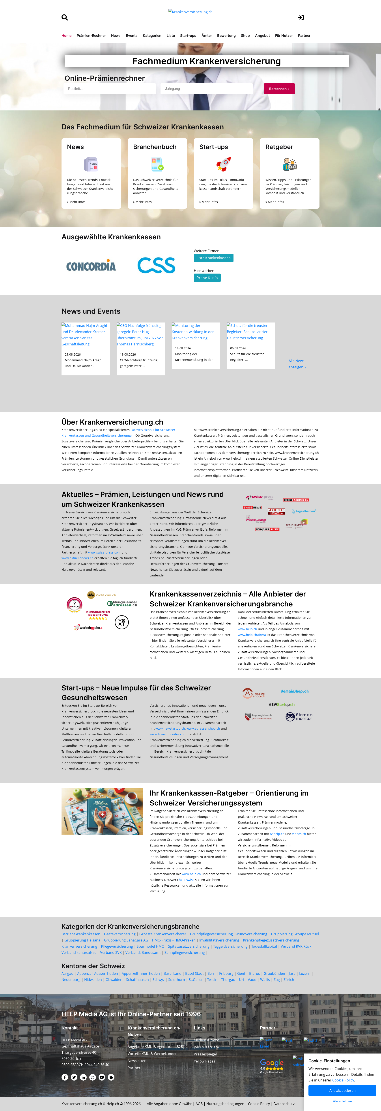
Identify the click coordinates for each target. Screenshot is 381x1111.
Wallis (265, 979)
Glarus (254, 973)
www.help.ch (247, 629)
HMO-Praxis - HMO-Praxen (174, 940)
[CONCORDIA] (91, 265)
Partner (304, 35)
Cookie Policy (259, 1103)
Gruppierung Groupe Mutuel (295, 934)
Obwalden (114, 979)
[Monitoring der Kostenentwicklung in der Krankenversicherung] (196, 331)
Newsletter (137, 1060)
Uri (241, 979)
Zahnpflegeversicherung (184, 952)
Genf (241, 973)
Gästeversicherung (120, 934)
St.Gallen (196, 979)
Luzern (304, 973)
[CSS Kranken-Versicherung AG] (157, 265)
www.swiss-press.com (104, 552)
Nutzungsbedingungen (225, 1103)
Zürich (289, 979)
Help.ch (112, 1103)
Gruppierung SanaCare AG (126, 940)
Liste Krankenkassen (214, 257)
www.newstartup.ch (170, 728)
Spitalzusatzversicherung (188, 946)
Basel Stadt (194, 973)
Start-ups (188, 35)
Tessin (212, 979)
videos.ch (299, 834)
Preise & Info (207, 277)
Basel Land (172, 973)
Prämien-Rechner (91, 35)
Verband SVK (111, 952)
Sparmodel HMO (150, 946)
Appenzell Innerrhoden (141, 973)
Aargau (67, 973)
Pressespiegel (205, 1054)
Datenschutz (284, 1103)
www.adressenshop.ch (203, 728)
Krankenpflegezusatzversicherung (271, 940)
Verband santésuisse (79, 952)
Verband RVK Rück (296, 946)
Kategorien (152, 35)
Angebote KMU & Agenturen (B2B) (156, 1046)
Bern (211, 973)
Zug (277, 979)
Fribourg (226, 973)
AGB (199, 1103)
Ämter (207, 35)
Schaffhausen (137, 979)
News (116, 35)
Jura (292, 973)
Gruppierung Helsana (82, 940)
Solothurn (176, 979)
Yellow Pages (204, 1061)
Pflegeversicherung (117, 946)
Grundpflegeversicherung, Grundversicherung (228, 934)
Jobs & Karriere (206, 1047)
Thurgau (228, 979)
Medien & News (207, 1040)
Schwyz (158, 979)
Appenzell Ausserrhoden (97, 973)
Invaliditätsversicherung (219, 940)
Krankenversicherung (79, 946)
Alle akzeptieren (342, 1090)
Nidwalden (93, 979)
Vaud (252, 979)
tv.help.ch (277, 834)
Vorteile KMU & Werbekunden (152, 1053)
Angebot (262, 35)
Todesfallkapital (264, 946)
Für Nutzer (284, 35)
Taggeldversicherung (230, 946)
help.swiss (186, 880)
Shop (245, 35)
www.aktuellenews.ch (77, 558)
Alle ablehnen (342, 1101)
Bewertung (226, 35)
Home (66, 35)
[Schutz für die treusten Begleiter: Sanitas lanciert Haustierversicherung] (251, 331)
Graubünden (274, 973)
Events (132, 35)
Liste (171, 35)
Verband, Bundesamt (143, 952)
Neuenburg (71, 979)
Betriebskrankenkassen (81, 934)
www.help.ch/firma (252, 635)
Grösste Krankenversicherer (162, 934)
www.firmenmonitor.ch (167, 734)
